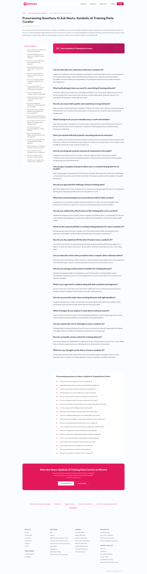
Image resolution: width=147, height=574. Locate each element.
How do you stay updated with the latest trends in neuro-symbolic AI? (35, 117)
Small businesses (105, 532)
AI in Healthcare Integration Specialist (40, 504)
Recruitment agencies (106, 535)
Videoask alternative (81, 543)
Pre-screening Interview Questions (60, 543)
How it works (28, 535)
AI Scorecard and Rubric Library (59, 541)
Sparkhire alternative (81, 538)
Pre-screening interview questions (37, 13)
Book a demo (82, 483)
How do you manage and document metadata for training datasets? (34, 128)
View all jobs (73, 508)
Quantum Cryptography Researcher (107, 504)
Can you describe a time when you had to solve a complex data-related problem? (35, 122)
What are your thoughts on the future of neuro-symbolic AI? (34, 161)
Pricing (112, 4)
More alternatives (80, 552)
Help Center (53, 546)
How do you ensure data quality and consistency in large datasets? (34, 62)
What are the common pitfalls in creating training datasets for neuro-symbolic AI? (34, 111)
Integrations (28, 541)
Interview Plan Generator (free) (59, 538)
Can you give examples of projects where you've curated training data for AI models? (34, 87)
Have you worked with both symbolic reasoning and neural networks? (34, 75)
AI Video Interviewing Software (59, 554)
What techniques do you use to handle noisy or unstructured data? (34, 68)
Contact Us (103, 551)
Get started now (66, 483)
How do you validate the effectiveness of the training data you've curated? (35, 105)
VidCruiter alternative (81, 549)
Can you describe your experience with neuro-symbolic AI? (35, 50)
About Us (103, 548)
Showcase (28, 538)
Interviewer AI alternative (82, 541)
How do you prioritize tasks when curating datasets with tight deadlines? (35, 141)
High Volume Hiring (55, 552)
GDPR (26, 546)
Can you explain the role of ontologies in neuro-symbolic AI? (35, 151)
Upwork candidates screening (108, 541)
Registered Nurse (70, 504)
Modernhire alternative (81, 546)
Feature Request (29, 554)
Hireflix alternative (80, 535)
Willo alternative (79, 532)
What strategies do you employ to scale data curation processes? (35, 147)
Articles (52, 535)
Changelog (28, 557)
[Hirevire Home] (30, 4)
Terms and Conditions (106, 554)
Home (24, 13)
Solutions (83, 4)
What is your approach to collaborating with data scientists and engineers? (35, 135)
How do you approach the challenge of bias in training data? (35, 93)
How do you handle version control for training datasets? (34, 156)
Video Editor (57, 504)
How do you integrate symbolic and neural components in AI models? (34, 81)
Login (120, 4)
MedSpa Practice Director (85, 504)
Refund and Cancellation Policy (109, 562)
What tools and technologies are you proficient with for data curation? (35, 98)
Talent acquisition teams (107, 538)
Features (93, 4)
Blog (51, 532)
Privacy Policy (104, 557)
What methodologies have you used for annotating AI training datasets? (34, 56)
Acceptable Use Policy (106, 559)
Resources (103, 4)
